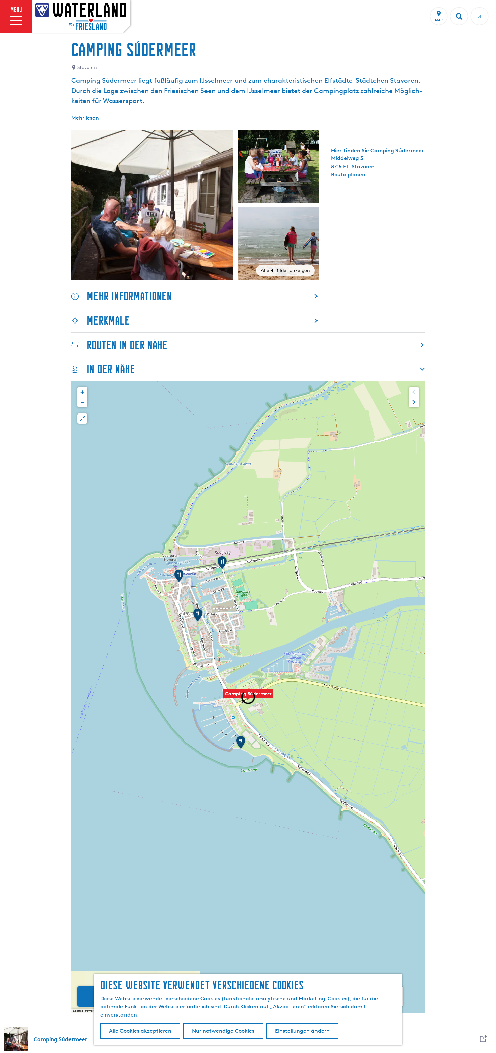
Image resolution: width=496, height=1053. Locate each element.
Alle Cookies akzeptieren (140, 1031)
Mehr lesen (85, 118)
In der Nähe (111, 369)
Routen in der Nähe (127, 344)
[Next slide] (414, 402)
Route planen (348, 174)
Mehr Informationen (129, 296)
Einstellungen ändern (302, 1031)
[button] (248, 697)
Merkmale (108, 320)
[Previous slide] (414, 392)
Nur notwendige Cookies (223, 1031)
